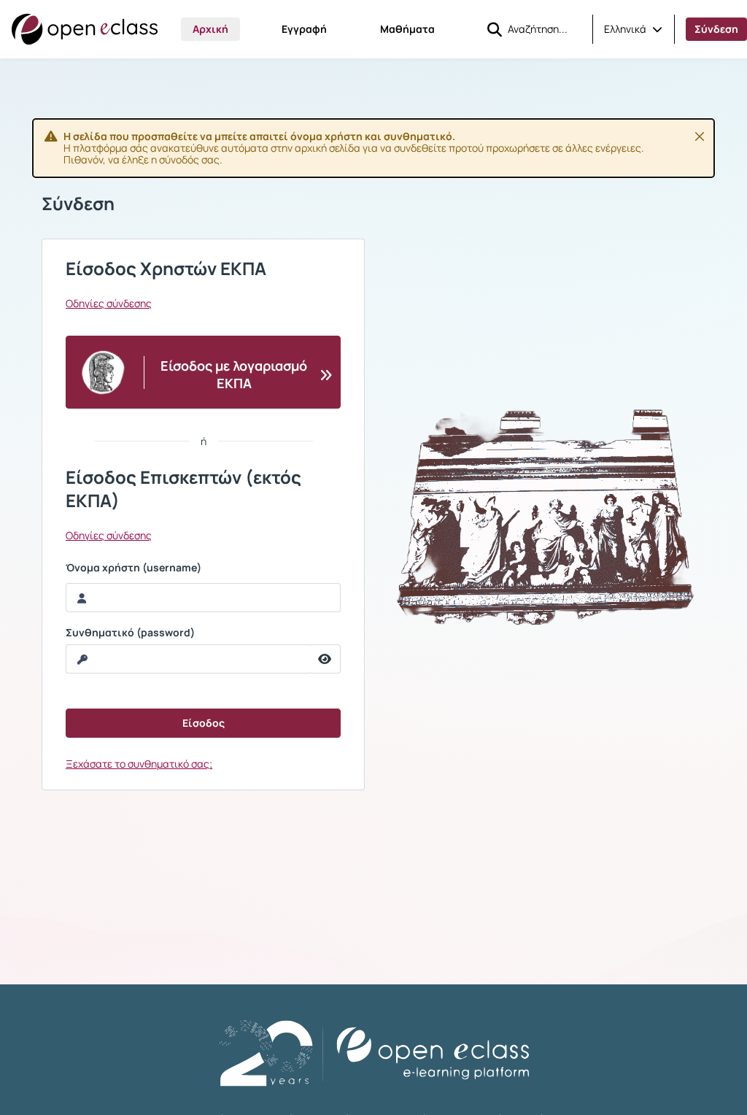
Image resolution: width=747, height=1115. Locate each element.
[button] (633, 29)
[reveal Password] (325, 659)
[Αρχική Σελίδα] (85, 29)
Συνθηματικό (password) (130, 632)
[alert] (373, 148)
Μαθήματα (407, 29)
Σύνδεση (716, 29)
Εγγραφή (304, 29)
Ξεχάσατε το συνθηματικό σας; (139, 764)
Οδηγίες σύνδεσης (109, 303)
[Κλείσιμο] (699, 136)
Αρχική (210, 29)
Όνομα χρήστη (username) (133, 568)
